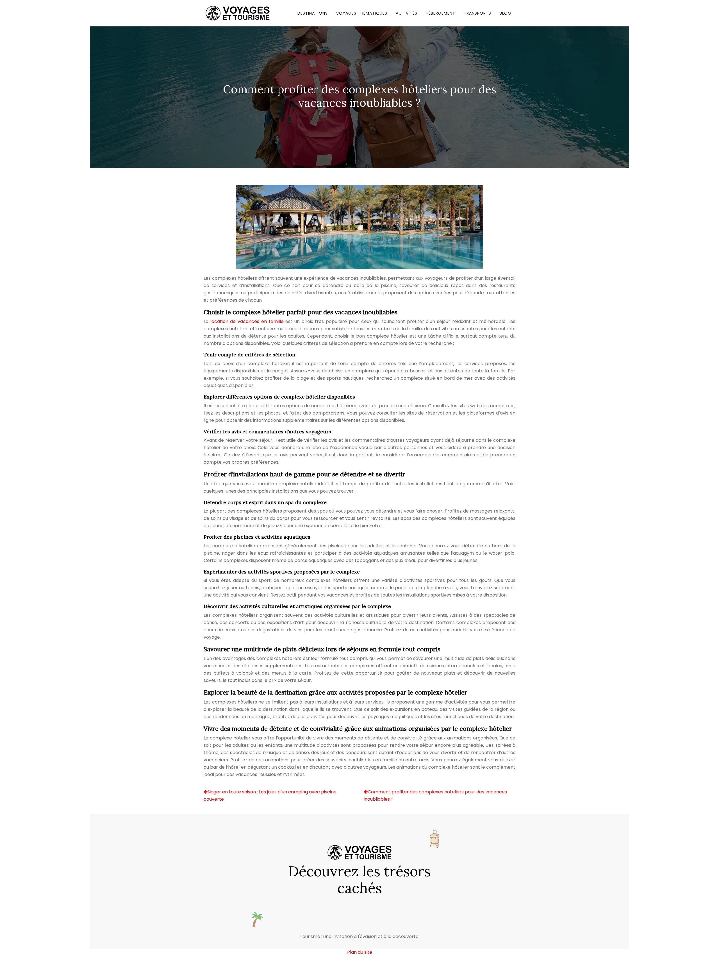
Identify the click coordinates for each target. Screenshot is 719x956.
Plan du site (359, 952)
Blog (505, 13)
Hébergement (440, 13)
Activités (406, 13)
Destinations (312, 13)
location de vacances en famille (247, 321)
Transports (477, 13)
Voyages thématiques (361, 13)
